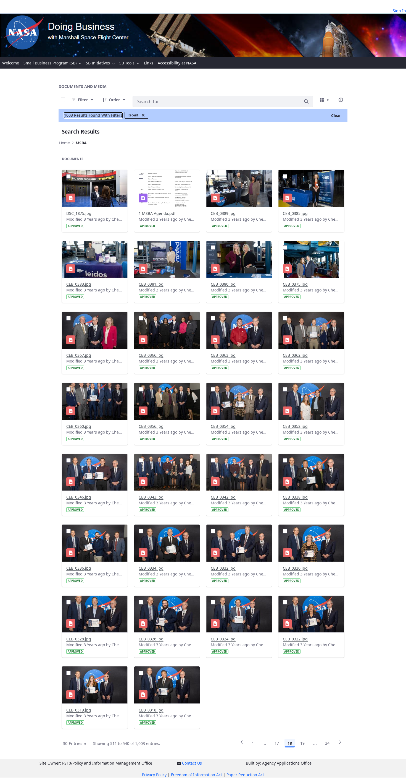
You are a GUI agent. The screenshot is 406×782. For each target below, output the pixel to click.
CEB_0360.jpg (78, 426)
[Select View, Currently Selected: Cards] (325, 99)
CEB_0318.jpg (151, 710)
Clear (336, 115)
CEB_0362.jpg (295, 355)
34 (327, 743)
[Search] (306, 101)
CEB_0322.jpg (295, 639)
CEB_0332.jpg (223, 568)
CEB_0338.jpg (295, 497)
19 (302, 743)
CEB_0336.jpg (78, 568)
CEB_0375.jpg (295, 284)
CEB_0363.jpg (223, 355)
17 (277, 743)
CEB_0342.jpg (223, 497)
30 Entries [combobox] (73, 743)
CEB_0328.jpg (78, 639)
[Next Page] (340, 744)
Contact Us (192, 763)
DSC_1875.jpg (78, 213)
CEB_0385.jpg (295, 213)
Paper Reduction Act (245, 774)
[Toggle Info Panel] (340, 99)
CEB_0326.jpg (151, 639)
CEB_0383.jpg (78, 284)
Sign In (399, 10)
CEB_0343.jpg (151, 497)
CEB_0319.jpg (78, 710)
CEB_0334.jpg (151, 568)
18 (290, 743)
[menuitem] (10, 63)
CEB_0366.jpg (151, 355)
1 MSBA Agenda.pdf (157, 213)
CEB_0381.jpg (151, 284)
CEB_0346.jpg (78, 497)
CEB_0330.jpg (295, 568)
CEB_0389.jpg (223, 213)
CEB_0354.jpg (223, 426)
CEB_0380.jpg (223, 284)
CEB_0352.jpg (295, 426)
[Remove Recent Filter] (143, 115)
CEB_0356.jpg (151, 426)
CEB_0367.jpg (78, 355)
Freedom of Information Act (196, 774)
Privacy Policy (154, 774)
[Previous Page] (242, 744)
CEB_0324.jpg (223, 639)
